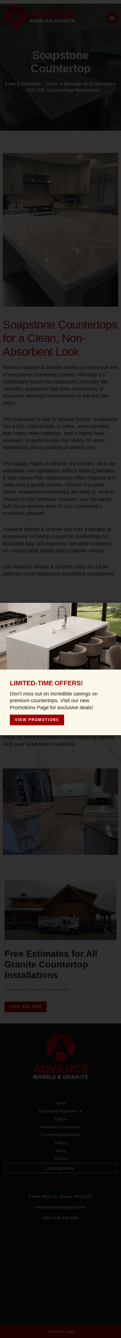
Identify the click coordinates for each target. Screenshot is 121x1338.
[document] (60, 669)
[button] (113, 610)
